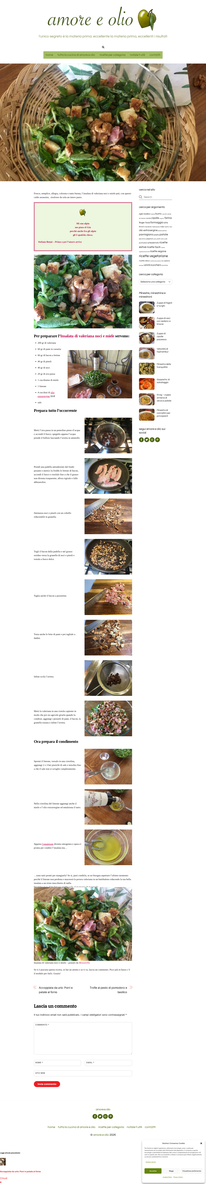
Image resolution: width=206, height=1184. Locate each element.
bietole (153, 214)
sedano (167, 261)
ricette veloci (144, 261)
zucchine (165, 265)
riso (162, 261)
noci (170, 227)
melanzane (156, 227)
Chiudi (3, 1178)
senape (141, 265)
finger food (144, 222)
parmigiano (146, 234)
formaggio (156, 222)
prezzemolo (153, 243)
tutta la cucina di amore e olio (76, 54)
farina (168, 218)
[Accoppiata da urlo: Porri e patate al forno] (3, 1164)
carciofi (164, 214)
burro (158, 213)
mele (162, 227)
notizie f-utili (137, 54)
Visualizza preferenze (191, 1171)
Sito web (40, 1073)
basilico (147, 214)
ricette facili (153, 247)
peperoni (149, 239)
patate (164, 234)
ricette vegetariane (153, 256)
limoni (141, 227)
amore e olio (101, 1134)
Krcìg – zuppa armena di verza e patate (164, 398)
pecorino (142, 239)
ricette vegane (158, 251)
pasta (156, 235)
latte (166, 223)
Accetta (153, 1171)
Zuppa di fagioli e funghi (164, 304)
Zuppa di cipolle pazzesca (161, 336)
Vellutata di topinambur (163, 350)
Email (90, 1062)
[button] (201, 1143)
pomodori (143, 243)
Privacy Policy (178, 1177)
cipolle (155, 218)
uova (147, 264)
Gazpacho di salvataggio (163, 381)
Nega (171, 1171)
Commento (42, 1025)
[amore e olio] (103, 29)
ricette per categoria (112, 54)
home (49, 54)
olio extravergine (148, 230)
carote (148, 218)
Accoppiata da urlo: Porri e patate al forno (56, 990)
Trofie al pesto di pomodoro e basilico (108, 990)
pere (155, 239)
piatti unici (160, 239)
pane (160, 230)
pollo (165, 239)
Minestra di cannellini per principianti (163, 413)
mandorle (148, 227)
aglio (141, 214)
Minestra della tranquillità (164, 365)
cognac (162, 218)
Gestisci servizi (151, 1162)
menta (166, 227)
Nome (39, 1062)
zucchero (156, 265)
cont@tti (155, 54)
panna (164, 230)
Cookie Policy (167, 1177)
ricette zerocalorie (155, 261)
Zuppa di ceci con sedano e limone (164, 321)
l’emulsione (47, 844)
